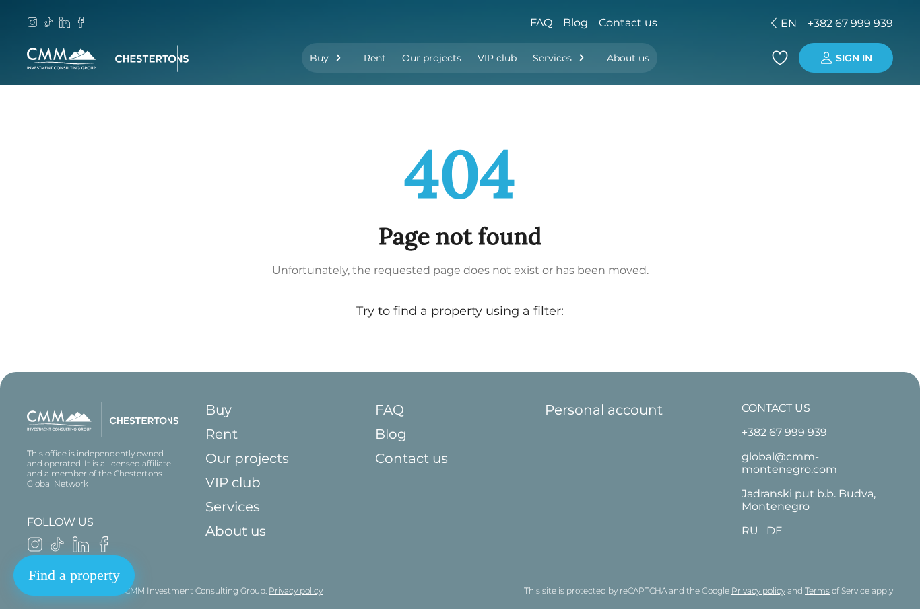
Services (552, 58)
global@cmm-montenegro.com (789, 463)
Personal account (604, 410)
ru (671, 23)
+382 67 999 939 (850, 23)
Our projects (431, 58)
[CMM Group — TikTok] (48, 23)
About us (628, 58)
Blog (575, 22)
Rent (375, 58)
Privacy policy (296, 590)
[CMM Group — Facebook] (80, 23)
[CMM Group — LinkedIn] (64, 23)
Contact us (628, 22)
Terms (817, 590)
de (694, 23)
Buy (319, 58)
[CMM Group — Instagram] (32, 23)
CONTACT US (776, 408)
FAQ (541, 22)
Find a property (74, 575)
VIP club (497, 58)
